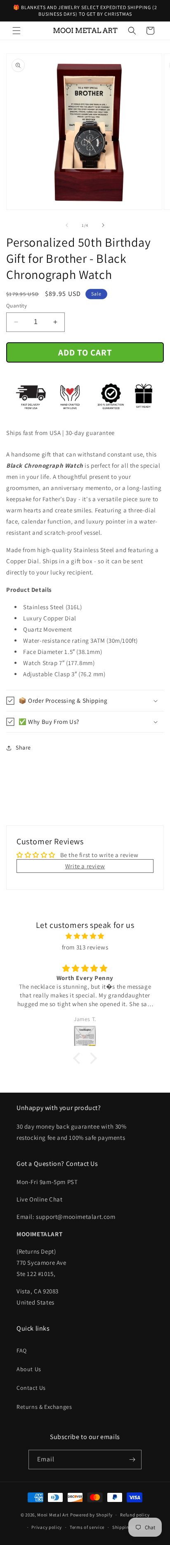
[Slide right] (103, 225)
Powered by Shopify (91, 1515)
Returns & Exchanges (44, 1406)
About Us (29, 1369)
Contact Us (31, 1387)
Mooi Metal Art (53, 1515)
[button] (16, 31)
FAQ (22, 1350)
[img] (85, 936)
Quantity (16, 305)
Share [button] (23, 747)
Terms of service (87, 1527)
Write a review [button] (85, 866)
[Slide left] (67, 225)
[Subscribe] (132, 1459)
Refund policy (134, 1515)
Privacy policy (46, 1527)
